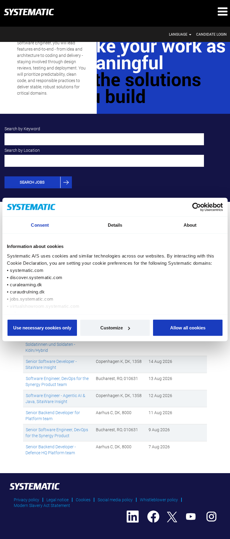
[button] (191, 11)
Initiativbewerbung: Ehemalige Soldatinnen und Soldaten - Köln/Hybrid (53, 344)
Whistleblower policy (159, 499)
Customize (111, 327)
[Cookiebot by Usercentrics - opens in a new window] (197, 207)
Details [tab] (115, 225)
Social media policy (115, 499)
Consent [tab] (40, 225)
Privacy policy (26, 499)
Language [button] (178, 34)
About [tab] (190, 225)
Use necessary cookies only (42, 327)
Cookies (83, 499)
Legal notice (57, 499)
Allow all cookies (187, 327)
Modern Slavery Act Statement (42, 505)
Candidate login (211, 34)
